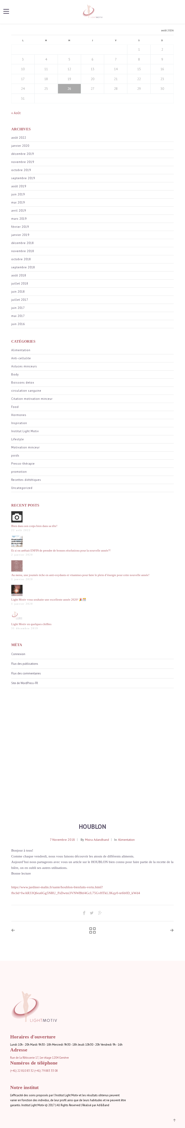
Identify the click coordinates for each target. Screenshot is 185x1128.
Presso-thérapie (23, 464)
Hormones (18, 415)
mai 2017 (18, 316)
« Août (16, 113)
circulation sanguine (26, 391)
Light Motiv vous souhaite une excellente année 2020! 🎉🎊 (48, 599)
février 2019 (20, 227)
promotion (19, 472)
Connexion (18, 654)
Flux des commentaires (26, 673)
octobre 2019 (21, 170)
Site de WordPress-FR (24, 683)
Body (15, 374)
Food (15, 407)
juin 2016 (18, 324)
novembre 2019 (22, 162)
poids (15, 455)
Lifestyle (17, 439)
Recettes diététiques (26, 480)
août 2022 (18, 138)
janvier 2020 (20, 146)
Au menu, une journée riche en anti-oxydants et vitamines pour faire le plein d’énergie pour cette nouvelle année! (80, 575)
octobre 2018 (21, 259)
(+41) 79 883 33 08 (46, 1071)
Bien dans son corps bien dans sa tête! (34, 526)
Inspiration (19, 423)
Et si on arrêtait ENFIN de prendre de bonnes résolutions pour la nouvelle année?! (61, 550)
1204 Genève (60, 1058)
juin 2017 (18, 308)
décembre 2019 (22, 154)
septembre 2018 (23, 267)
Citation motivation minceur (32, 399)
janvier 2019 (20, 235)
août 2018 (18, 275)
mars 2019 (19, 219)
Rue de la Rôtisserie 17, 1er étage (30, 1058)
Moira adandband (97, 840)
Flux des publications (24, 664)
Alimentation (20, 350)
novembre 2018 (22, 251)
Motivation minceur (25, 447)
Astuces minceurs (24, 366)
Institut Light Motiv (25, 431)
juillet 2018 (19, 283)
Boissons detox (22, 382)
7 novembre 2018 (62, 840)
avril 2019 (18, 210)
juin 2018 (18, 292)
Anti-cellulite (21, 358)
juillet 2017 (19, 300)
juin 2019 (18, 194)
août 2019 (18, 186)
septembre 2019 (23, 178)
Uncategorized (21, 488)
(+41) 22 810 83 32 (22, 1071)
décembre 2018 (22, 243)
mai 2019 (18, 202)
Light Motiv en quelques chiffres (31, 624)
